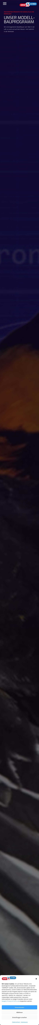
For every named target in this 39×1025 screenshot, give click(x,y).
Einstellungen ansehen (19, 1017)
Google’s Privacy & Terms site (10, 1001)
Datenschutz (16, 1022)
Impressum (24, 1022)
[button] (36, 979)
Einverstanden (19, 1007)
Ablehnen (19, 1012)
